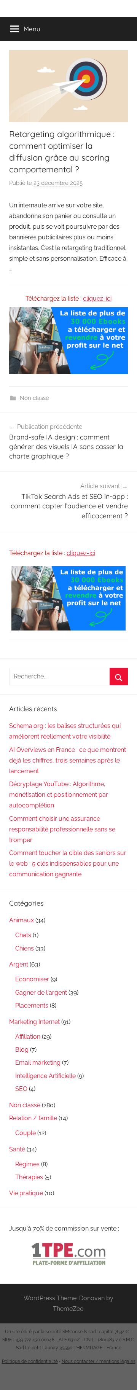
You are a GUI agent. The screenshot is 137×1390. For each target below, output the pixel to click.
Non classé (34, 398)
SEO (21, 1088)
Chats (23, 935)
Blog (22, 1049)
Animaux (21, 920)
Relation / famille (33, 1118)
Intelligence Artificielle (45, 1076)
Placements (31, 1005)
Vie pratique (26, 1193)
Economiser (32, 979)
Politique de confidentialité (30, 1361)
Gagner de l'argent (41, 992)
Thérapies (29, 1177)
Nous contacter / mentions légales (98, 1361)
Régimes (27, 1164)
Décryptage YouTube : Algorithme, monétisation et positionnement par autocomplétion (58, 794)
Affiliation (27, 1036)
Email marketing (38, 1062)
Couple (25, 1133)
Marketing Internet (34, 1021)
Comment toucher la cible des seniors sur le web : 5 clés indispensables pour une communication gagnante (67, 863)
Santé (17, 1149)
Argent (18, 964)
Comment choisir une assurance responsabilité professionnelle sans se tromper (62, 829)
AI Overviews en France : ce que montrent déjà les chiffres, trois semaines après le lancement (67, 760)
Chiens (24, 948)
